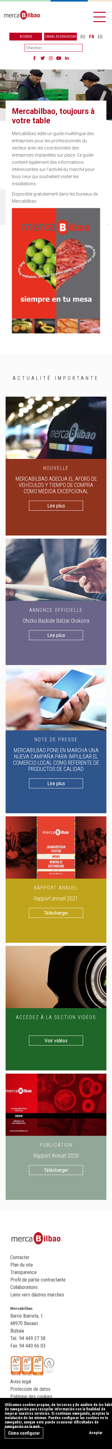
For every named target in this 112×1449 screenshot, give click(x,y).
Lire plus (56, 506)
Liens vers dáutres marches (37, 1295)
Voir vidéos (56, 1040)
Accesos (26, 36)
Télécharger (56, 913)
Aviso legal (20, 1382)
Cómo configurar (24, 1433)
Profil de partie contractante (38, 1280)
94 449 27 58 (32, 1338)
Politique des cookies (31, 1396)
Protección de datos (30, 1389)
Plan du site (21, 1265)
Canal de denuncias (60, 36)
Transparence (23, 1272)
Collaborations (24, 1287)
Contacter (20, 1257)
